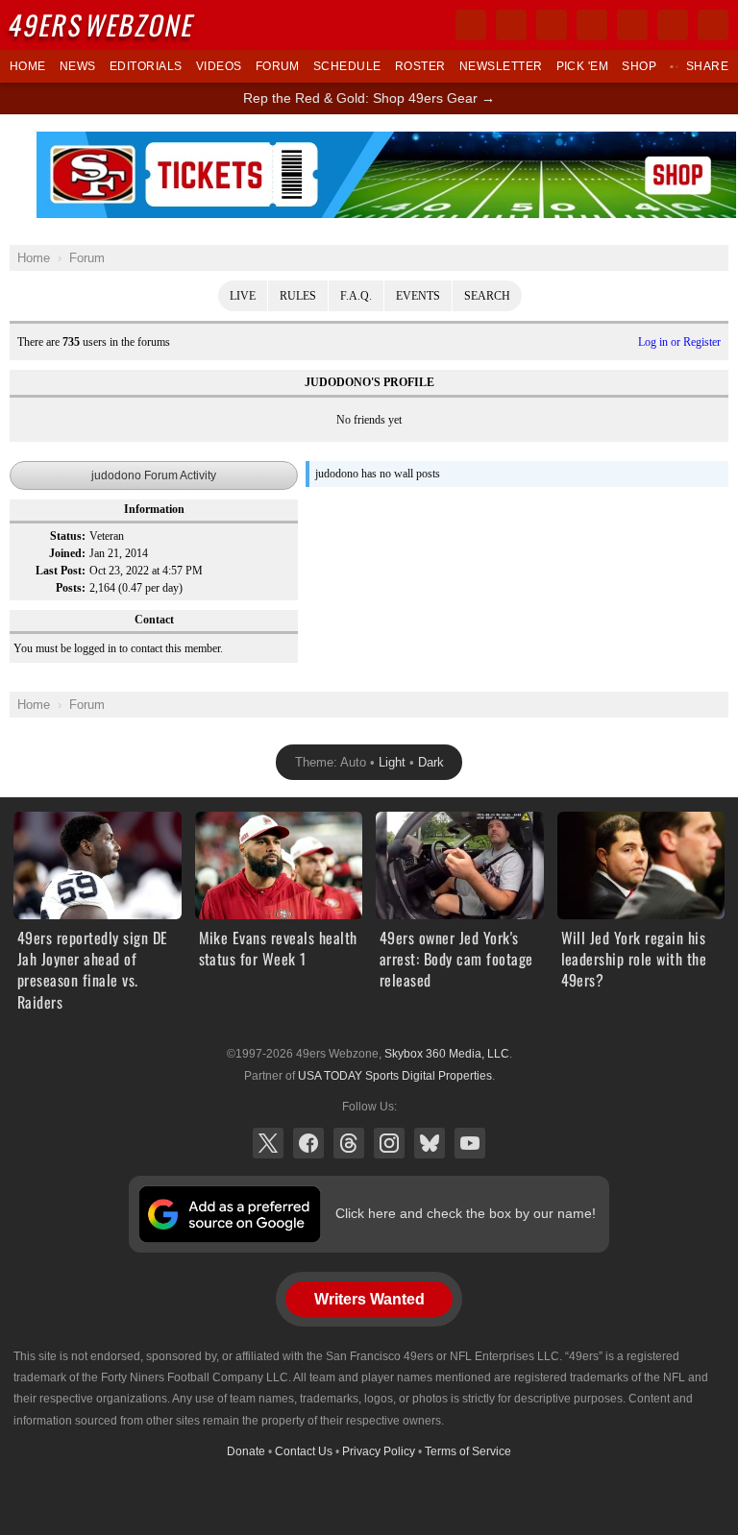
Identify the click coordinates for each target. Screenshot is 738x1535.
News (78, 66)
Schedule (347, 66)
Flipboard (632, 25)
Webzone (103, 24)
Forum (278, 66)
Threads (348, 1143)
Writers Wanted (369, 1299)
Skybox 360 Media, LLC (446, 1053)
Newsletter (501, 66)
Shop (639, 66)
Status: (68, 536)
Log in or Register (679, 342)
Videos (219, 66)
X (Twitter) (268, 1143)
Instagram (389, 1143)
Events (418, 296)
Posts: (71, 588)
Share (707, 66)
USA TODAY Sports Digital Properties (395, 1076)
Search (487, 296)
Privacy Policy (378, 1451)
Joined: (67, 553)
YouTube (470, 1143)
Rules (298, 296)
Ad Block (386, 142)
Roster (420, 66)
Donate (246, 1451)
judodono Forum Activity (153, 475)
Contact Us (303, 1451)
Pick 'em (582, 66)
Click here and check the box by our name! (465, 1213)
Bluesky (429, 1143)
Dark (431, 762)
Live (243, 296)
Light (392, 762)
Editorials (146, 66)
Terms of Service (468, 1451)
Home (28, 66)
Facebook (308, 1143)
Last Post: (61, 570)
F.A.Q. (356, 296)
